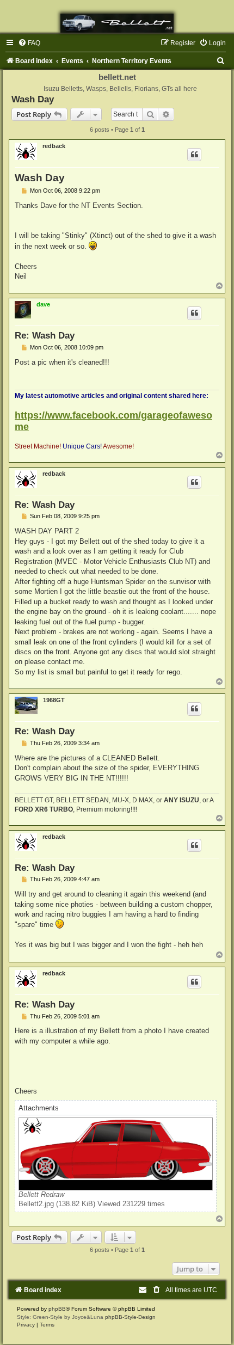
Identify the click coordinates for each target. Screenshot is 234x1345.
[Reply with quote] (194, 154)
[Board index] (117, 23)
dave (43, 304)
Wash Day (32, 99)
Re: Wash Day (45, 335)
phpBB (57, 1309)
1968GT (54, 700)
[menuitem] (29, 43)
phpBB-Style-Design (130, 1317)
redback (53, 146)
